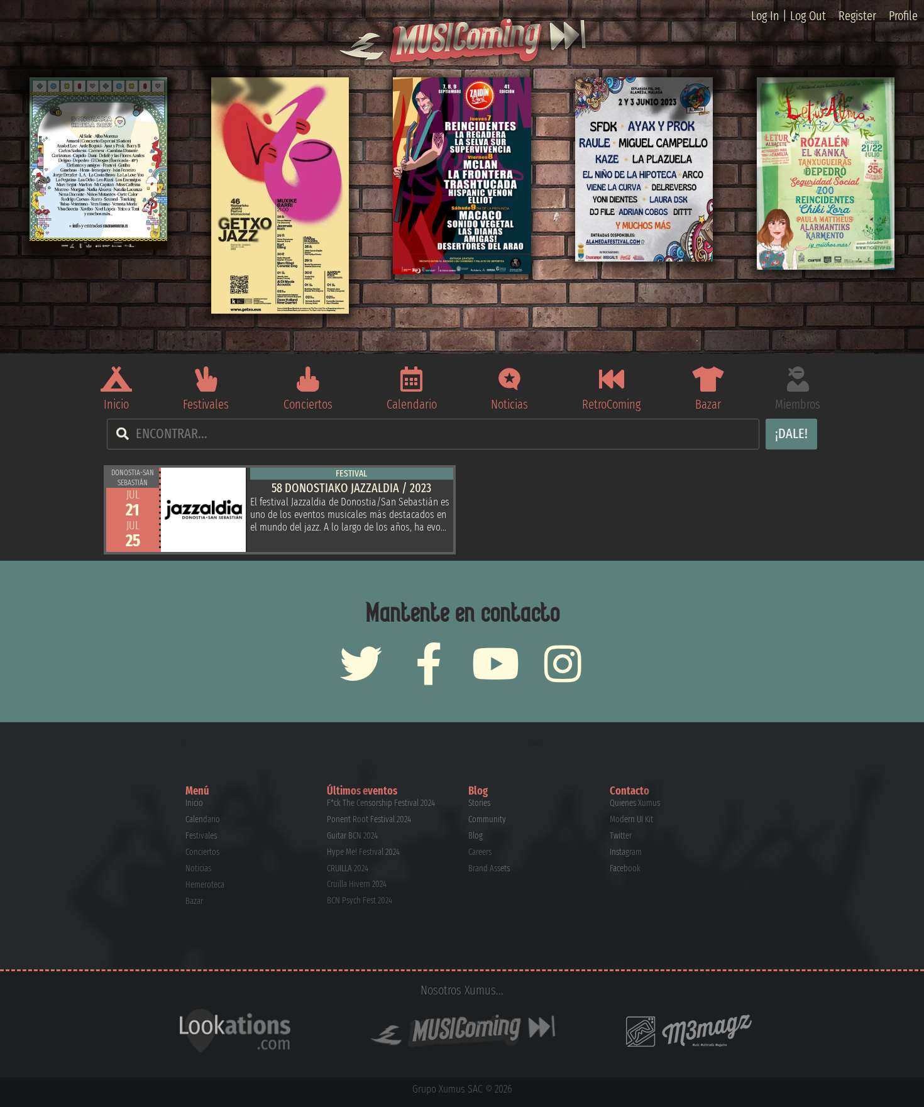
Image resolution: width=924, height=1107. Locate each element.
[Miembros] (797, 379)
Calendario (412, 404)
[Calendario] (411, 379)
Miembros (797, 404)
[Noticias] (509, 379)
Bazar (708, 404)
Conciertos (308, 404)
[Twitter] (361, 663)
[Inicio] (116, 379)
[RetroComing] (611, 379)
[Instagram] (563, 663)
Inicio (116, 404)
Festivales (206, 404)
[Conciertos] (308, 379)
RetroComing (611, 404)
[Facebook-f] (428, 663)
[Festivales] (206, 379)
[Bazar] (707, 379)
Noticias (509, 404)
